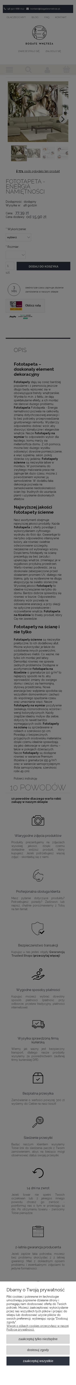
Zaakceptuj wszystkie (38, 1361)
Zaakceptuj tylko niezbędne (38, 1339)
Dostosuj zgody (38, 1350)
